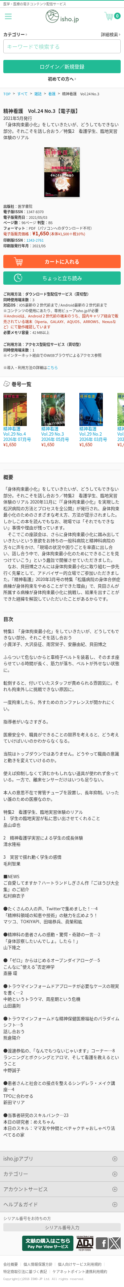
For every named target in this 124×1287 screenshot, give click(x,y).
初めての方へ (61, 78)
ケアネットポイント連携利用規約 (80, 1271)
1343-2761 (35, 240)
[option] (19, 420)
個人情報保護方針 (38, 1264)
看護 (52, 93)
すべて (22, 93)
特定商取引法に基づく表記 (25, 1271)
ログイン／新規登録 (62, 66)
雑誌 (38, 93)
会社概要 (10, 1264)
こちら (52, 367)
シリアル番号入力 (62, 1227)
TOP (7, 93)
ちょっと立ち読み (62, 277)
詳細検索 (110, 34)
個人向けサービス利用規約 (80, 1264)
